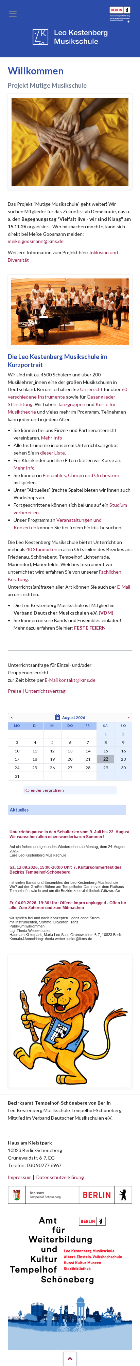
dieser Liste (52, 453)
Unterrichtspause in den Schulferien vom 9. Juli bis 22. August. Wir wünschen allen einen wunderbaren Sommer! (70, 834)
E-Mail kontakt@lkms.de (69, 680)
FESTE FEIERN (90, 628)
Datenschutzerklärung (60, 1177)
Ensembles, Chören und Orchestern (81, 475)
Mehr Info (51, 438)
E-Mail (123, 587)
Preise (14, 691)
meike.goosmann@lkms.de (36, 241)
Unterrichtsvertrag (45, 691)
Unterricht (91, 389)
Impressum (20, 1177)
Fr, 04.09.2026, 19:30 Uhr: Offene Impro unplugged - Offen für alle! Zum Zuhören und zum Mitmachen (68, 905)
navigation (12, 13)
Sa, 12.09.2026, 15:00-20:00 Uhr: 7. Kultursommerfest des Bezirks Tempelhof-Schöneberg (66, 870)
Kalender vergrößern (44, 790)
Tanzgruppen (71, 404)
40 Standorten (42, 549)
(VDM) (106, 613)
